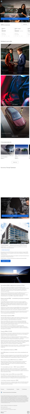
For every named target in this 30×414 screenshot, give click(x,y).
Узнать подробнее (15, 18)
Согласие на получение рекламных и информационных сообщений (8, 409)
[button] (3, 152)
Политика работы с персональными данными (6, 408)
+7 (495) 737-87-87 (23, 1)
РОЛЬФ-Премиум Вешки (6, 249)
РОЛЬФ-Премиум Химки (6, 250)
